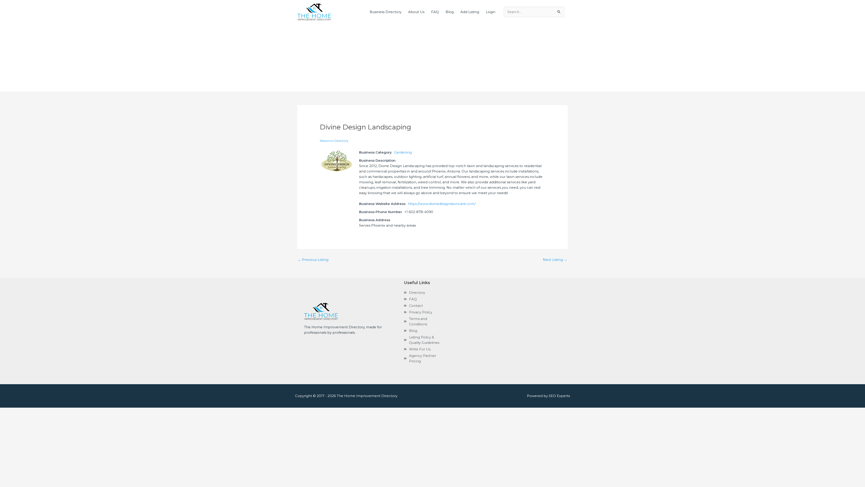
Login (490, 12)
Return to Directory (334, 140)
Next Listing (555, 259)
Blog (450, 12)
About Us (416, 12)
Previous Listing (313, 259)
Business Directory (385, 12)
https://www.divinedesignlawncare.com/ (442, 204)
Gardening (403, 152)
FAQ (435, 12)
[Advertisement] (432, 54)
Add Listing (469, 12)
